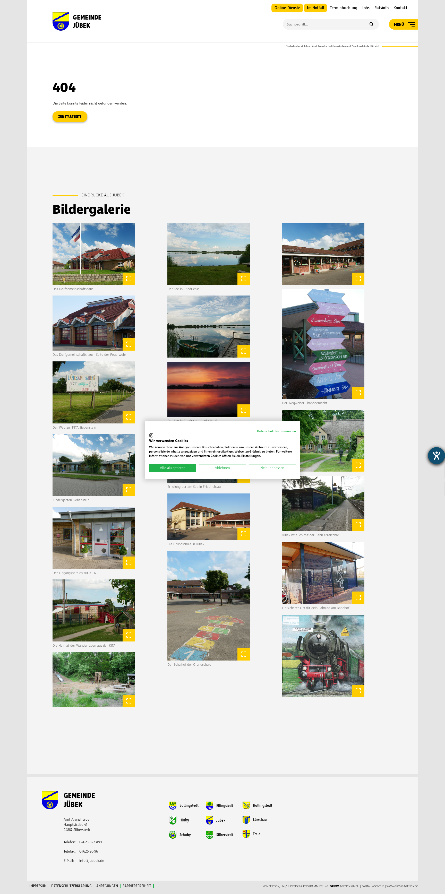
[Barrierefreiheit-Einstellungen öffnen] (436, 455)
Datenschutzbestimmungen (276, 431)
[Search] (371, 25)
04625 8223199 (90, 842)
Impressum (38, 886)
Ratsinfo (381, 8)
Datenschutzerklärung (71, 886)
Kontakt (400, 8)
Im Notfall (315, 8)
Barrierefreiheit (137, 886)
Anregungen (107, 886)
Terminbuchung (343, 8)
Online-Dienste (287, 8)
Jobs (366, 8)
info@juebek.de (91, 860)
